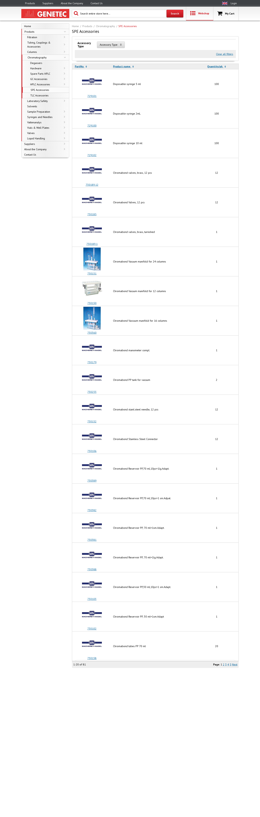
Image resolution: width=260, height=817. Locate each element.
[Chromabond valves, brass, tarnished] (92, 230)
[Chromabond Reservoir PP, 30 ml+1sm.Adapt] (92, 615)
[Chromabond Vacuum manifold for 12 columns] (92, 289)
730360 (92, 332)
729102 (92, 155)
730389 (92, 480)
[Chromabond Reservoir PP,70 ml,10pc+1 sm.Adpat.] (92, 496)
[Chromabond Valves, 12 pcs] (92, 200)
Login (234, 3)
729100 (92, 125)
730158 (92, 658)
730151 (92, 273)
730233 (92, 392)
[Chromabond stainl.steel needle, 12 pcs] (92, 408)
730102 (92, 628)
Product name (122, 66)
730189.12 (92, 184)
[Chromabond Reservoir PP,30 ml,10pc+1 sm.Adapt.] (92, 585)
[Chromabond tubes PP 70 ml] (92, 644)
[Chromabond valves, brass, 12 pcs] (92, 171)
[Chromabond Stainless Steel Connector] (92, 437)
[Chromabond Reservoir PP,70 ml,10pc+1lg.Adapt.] (92, 467)
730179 (92, 362)
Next (234, 664)
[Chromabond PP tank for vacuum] (92, 378)
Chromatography (105, 26)
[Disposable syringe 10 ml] (92, 141)
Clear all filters (224, 54)
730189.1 (92, 244)
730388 (92, 569)
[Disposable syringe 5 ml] (92, 82)
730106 (92, 451)
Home (75, 26)
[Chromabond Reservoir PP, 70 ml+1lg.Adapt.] (92, 555)
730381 (92, 540)
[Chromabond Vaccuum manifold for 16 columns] (92, 319)
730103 (92, 599)
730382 (92, 510)
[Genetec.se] (45, 13)
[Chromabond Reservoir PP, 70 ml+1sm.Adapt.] (92, 526)
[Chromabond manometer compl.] (92, 348)
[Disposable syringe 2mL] (92, 112)
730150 (92, 303)
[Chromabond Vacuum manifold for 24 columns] (92, 260)
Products (87, 26)
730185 (92, 214)
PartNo (79, 66)
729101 (92, 96)
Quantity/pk (215, 66)
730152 (92, 421)
